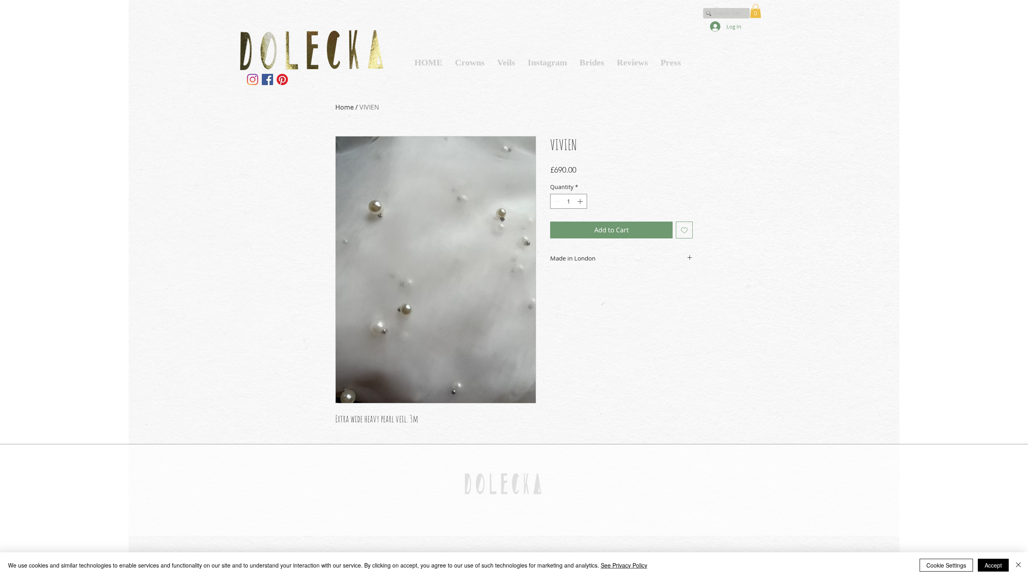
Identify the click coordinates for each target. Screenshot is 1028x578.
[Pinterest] (282, 79)
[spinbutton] (568, 201)
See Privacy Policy (624, 565)
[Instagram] (252, 79)
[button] (755, 11)
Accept (993, 565)
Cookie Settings (946, 565)
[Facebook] (267, 79)
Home (344, 107)
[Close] (1018, 565)
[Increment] (581, 201)
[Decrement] (556, 201)
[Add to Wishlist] (684, 230)
